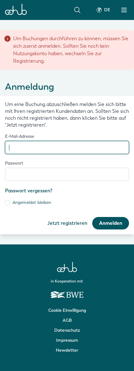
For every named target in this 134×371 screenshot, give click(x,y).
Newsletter (67, 350)
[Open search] (77, 10)
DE (107, 9)
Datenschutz (67, 330)
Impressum (67, 340)
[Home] (16, 10)
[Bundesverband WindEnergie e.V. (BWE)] (67, 292)
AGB (67, 320)
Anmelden (110, 223)
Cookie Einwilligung (67, 310)
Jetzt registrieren (67, 223)
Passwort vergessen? (28, 191)
